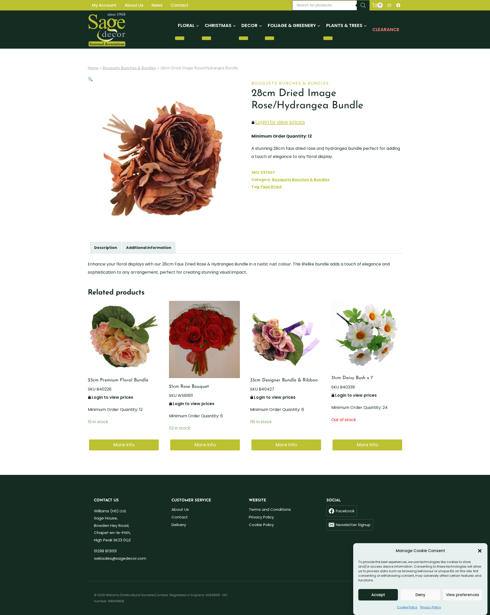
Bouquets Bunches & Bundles (129, 67)
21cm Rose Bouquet (189, 386)
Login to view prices (280, 122)
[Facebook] (398, 5)
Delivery (179, 524)
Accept (378, 594)
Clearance (385, 29)
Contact (179, 5)
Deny (420, 594)
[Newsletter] (389, 5)
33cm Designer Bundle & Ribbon (284, 380)
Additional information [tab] (148, 247)
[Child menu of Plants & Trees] (328, 38)
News (157, 5)
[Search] (363, 5)
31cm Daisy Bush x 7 (352, 378)
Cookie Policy (407, 607)
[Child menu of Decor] (243, 38)
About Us (134, 5)
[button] (479, 550)
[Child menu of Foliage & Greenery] (269, 38)
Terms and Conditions (270, 509)
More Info (124, 445)
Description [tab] (105, 247)
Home (93, 67)
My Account (104, 5)
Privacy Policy (430, 607)
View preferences (462, 594)
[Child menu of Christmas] (206, 38)
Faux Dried (271, 186)
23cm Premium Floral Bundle (118, 380)
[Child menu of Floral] (179, 38)
